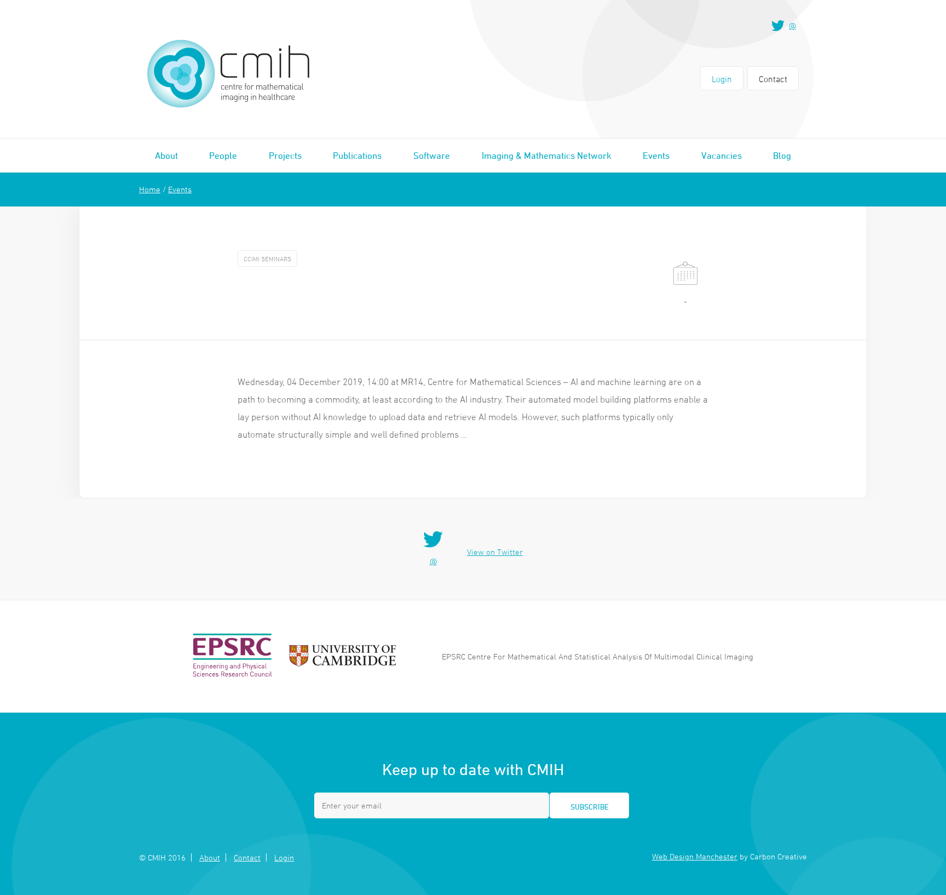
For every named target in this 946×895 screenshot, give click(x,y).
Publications (357, 155)
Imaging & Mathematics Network (547, 155)
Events (656, 155)
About (166, 155)
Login (722, 79)
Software (431, 155)
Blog (782, 155)
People (223, 155)
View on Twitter (495, 551)
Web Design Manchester (694, 856)
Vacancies (721, 155)
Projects (285, 155)
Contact (773, 79)
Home (149, 189)
